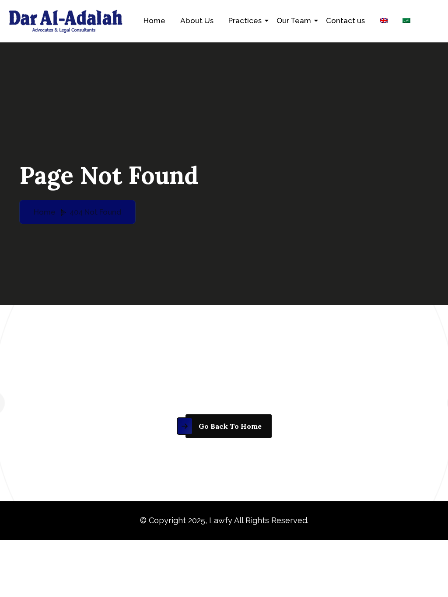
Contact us (345, 20)
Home (154, 20)
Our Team (293, 20)
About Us (197, 20)
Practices (245, 20)
